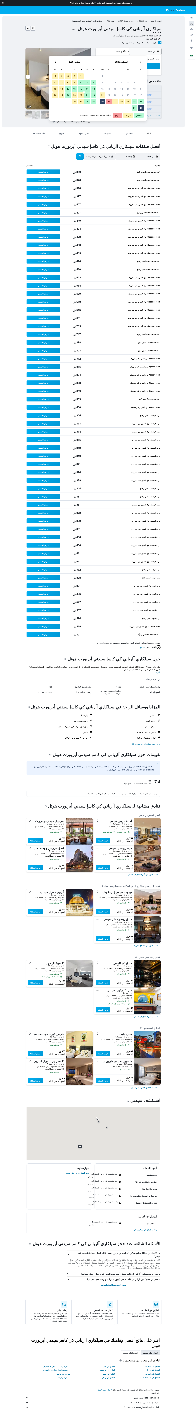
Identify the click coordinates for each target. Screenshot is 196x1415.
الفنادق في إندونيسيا (107, 1370)
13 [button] (115, 88)
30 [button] (141, 107)
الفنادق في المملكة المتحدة (149, 1377)
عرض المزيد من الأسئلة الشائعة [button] (113, 1285)
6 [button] (115, 82)
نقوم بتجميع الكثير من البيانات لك (144, 1402)
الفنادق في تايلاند (64, 1377)
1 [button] (102, 76)
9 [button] (140, 88)
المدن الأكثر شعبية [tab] (130, 1353)
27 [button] (115, 101)
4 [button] (128, 82)
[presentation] (53, 121)
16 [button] (141, 95)
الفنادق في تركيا (153, 1370)
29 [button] (102, 101)
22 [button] (102, 95)
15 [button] (102, 88)
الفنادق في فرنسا (64, 1373)
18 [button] (128, 95)
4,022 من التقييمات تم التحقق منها (137, 42)
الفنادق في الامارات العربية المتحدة (57, 1370)
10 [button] (134, 88)
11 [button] (128, 88)
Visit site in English (79, 3)
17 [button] (134, 95)
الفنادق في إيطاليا (108, 1377)
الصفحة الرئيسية (156, 21)
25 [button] (128, 101)
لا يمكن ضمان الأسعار (104, 1390)
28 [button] (109, 101)
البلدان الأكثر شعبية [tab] (150, 1353)
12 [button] (121, 88)
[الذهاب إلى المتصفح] (191, 40)
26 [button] (121, 101)
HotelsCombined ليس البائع (146, 1398)
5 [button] (121, 82)
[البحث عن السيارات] (191, 29)
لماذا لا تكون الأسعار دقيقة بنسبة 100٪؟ (141, 1407)
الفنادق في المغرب (152, 1366)
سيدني (112, 21)
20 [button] (115, 95)
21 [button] (109, 95)
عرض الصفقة (103, 840)
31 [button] (134, 107)
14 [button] (109, 88)
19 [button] (121, 95)
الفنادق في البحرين (152, 1373)
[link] (142, 874)
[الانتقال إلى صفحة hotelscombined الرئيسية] (176, 10)
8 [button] (102, 82)
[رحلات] (191, 48)
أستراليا (144, 21)
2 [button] (140, 82)
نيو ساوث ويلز (128, 21)
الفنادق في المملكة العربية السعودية (56, 1366)
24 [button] (134, 101)
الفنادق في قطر (109, 1366)
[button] (3, 3)
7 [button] (108, 82)
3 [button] (134, 82)
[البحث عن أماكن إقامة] (191, 23)
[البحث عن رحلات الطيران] (191, 18)
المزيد (158, 672)
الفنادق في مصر (109, 1373)
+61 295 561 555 (153, 38)
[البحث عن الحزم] (191, 35)
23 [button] (141, 101)
